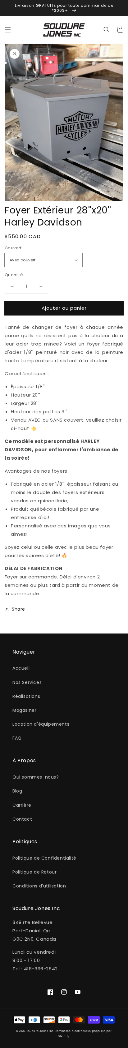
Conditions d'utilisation (39, 886)
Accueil (21, 668)
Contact (22, 819)
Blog (17, 791)
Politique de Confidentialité (44, 858)
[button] (8, 30)
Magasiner (24, 710)
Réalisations (26, 696)
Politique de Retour (34, 872)
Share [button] (18, 609)
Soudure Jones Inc (40, 1031)
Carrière (21, 805)
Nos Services (27, 682)
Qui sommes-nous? (35, 777)
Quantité (14, 275)
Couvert (13, 248)
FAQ (17, 738)
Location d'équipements (40, 724)
